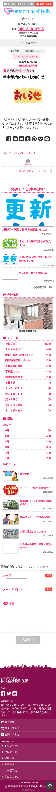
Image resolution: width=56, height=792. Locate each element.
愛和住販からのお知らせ (20, 70)
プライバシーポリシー (28, 782)
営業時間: (23, 33)
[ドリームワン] (28, 791)
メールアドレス (13, 589)
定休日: (23, 36)
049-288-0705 (15, 704)
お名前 (7, 575)
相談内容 (8, 603)
